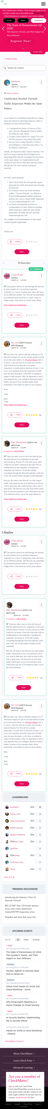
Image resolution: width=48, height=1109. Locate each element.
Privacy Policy (39, 13)
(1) (40, 415)
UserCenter (24, 1106)
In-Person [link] (36, 940)
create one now (21, 1097)
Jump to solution (12, 93)
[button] (9, 20)
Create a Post (37, 52)
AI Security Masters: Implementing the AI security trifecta (23, 1019)
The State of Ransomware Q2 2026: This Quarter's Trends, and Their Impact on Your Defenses (24, 955)
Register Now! (20, 41)
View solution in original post (15, 305)
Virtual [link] (26, 940)
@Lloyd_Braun (31, 360)
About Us (38, 1104)
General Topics (11, 59)
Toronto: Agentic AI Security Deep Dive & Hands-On (22, 972)
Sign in (11, 1086)
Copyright (17, 1104)
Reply (22, 252)
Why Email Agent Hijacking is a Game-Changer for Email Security (22, 1003)
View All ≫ (9, 877)
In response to (14, 451)
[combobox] (24, 68)
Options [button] (43, 59)
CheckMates (14, 1041)
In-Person (10, 964)
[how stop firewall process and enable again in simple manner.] (44, 262)
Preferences (39, 20)
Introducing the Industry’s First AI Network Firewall (20, 899)
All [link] (18, 940)
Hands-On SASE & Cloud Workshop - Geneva (24, 1032)
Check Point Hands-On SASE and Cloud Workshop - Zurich (23, 988)
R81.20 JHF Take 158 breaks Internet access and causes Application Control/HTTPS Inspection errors (22, 908)
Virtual (9, 945)
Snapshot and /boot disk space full (20, 917)
